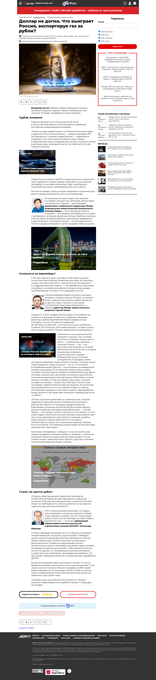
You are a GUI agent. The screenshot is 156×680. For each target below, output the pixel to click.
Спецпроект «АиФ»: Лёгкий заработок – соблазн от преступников (78, 10)
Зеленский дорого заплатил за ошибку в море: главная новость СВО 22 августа (117, 98)
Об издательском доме (51, 635)
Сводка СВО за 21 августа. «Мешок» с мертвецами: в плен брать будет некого (117, 89)
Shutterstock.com (31, 96)
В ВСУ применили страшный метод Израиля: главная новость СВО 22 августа (117, 69)
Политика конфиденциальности (42, 664)
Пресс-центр (102, 635)
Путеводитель (52, 638)
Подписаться (117, 46)
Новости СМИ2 (26, 628)
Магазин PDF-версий (117, 635)
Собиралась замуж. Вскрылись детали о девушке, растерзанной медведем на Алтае (121, 127)
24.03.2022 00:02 (25, 17)
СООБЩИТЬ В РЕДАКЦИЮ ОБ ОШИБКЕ (86, 638)
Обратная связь (38, 638)
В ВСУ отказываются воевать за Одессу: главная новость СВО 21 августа (117, 79)
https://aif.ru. (39, 660)
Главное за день (107, 32)
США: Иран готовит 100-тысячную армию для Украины (120, 156)
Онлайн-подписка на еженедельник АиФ (79, 635)
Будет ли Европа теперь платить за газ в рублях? (60, 256)
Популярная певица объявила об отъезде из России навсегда (120, 148)
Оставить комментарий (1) (78, 594)
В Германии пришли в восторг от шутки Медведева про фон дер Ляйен (122, 188)
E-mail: (101, 22)
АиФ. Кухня (105, 41)
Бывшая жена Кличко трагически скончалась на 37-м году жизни (120, 180)
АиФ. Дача (105, 35)
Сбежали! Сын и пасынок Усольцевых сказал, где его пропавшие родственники (122, 119)
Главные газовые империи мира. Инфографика (55, 474)
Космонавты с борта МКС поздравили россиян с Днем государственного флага (117, 60)
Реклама (35, 635)
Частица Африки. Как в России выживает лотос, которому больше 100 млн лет (121, 135)
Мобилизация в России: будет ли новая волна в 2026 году (120, 164)
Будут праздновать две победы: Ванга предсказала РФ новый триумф (120, 172)
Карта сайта (65, 638)
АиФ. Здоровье (106, 38)
